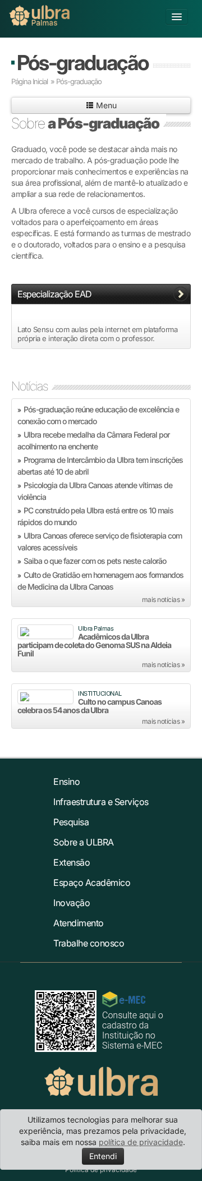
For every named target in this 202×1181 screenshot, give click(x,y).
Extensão (71, 862)
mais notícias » (163, 599)
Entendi (103, 1156)
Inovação (71, 902)
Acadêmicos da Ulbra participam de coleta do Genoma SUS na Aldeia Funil (94, 645)
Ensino (66, 781)
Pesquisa (71, 822)
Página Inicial (29, 81)
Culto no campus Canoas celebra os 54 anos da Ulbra (89, 706)
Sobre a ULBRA (83, 842)
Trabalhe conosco (88, 943)
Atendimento (78, 923)
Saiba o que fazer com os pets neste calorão (95, 561)
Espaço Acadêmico (91, 882)
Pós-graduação (82, 62)
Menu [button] (105, 105)
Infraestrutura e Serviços (101, 801)
